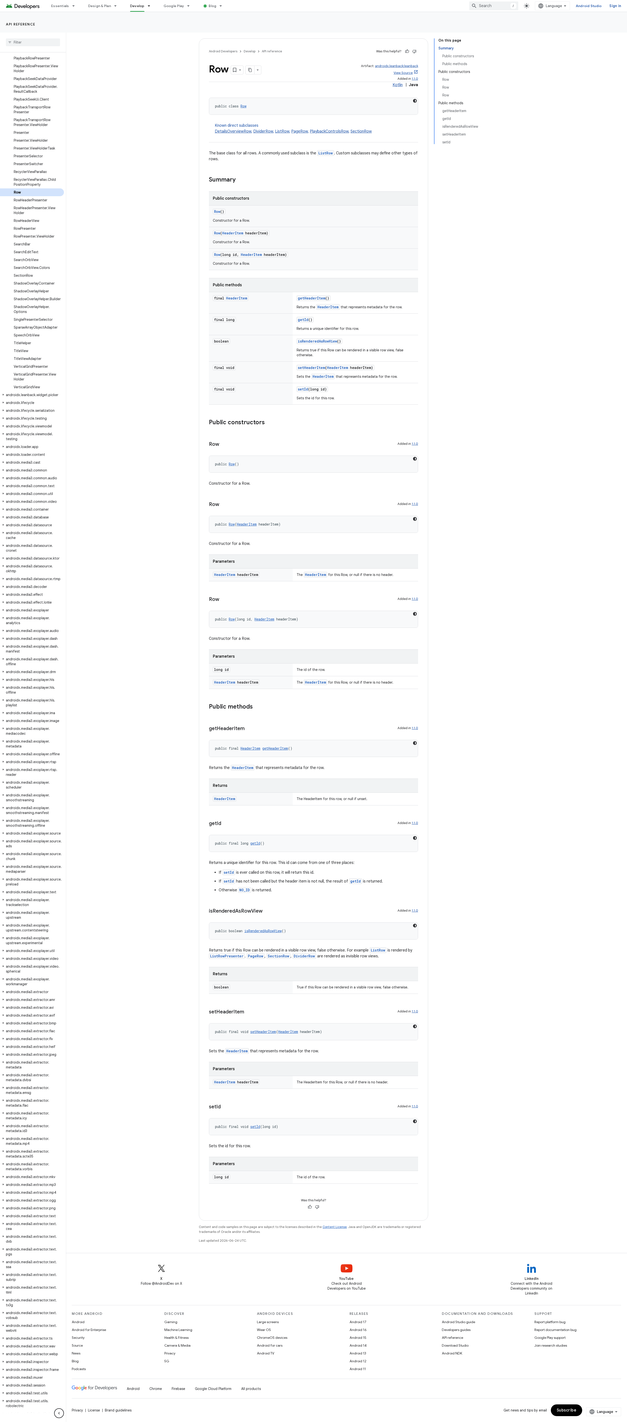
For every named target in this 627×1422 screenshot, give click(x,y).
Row (243, 106)
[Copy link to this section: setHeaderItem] (249, 1012)
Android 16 (358, 1330)
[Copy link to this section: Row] (224, 444)
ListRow (282, 131)
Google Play (174, 6)
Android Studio (589, 6)
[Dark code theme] (415, 101)
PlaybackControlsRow (329, 131)
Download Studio (455, 1345)
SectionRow (361, 131)
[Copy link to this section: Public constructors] (270, 423)
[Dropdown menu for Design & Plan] (117, 6)
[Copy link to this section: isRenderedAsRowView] (267, 911)
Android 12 (358, 1361)
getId (303, 319)
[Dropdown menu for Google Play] (190, 6)
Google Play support (550, 1337)
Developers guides (456, 1330)
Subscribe (567, 1410)
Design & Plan (99, 6)
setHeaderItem (311, 367)
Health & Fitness (176, 1337)
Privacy (169, 1353)
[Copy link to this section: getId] (226, 824)
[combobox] (493, 5)
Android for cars (269, 1345)
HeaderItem (232, 233)
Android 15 (358, 1337)
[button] (32, 395)
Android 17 (358, 1322)
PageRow (299, 131)
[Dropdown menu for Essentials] (75, 6)
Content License (335, 1227)
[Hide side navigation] (59, 1413)
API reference (21, 24)
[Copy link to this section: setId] (225, 1107)
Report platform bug (550, 1322)
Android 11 (358, 1369)
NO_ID (244, 890)
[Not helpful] (414, 51)
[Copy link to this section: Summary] (240, 180)
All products (251, 1389)
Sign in (615, 6)
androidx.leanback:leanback (396, 66)
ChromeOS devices (272, 1337)
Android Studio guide (458, 1322)
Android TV (265, 1353)
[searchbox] (33, 42)
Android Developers (223, 51)
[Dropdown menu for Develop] (151, 6)
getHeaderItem (311, 298)
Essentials (60, 6)
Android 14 (358, 1345)
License (94, 1410)
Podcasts (79, 1369)
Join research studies (550, 1345)
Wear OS (264, 1330)
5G (166, 1361)
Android (78, 1322)
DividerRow (263, 131)
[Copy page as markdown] (250, 70)
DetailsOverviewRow (233, 131)
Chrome (155, 1389)
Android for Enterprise (89, 1330)
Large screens (268, 1322)
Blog (212, 6)
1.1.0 (415, 79)
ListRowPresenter (226, 956)
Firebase (178, 1389)
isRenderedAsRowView (317, 341)
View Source (403, 73)
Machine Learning (178, 1330)
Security (78, 1337)
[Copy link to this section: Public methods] (258, 707)
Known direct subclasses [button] (293, 128)
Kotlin (398, 84)
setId (303, 389)
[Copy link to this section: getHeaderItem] (249, 729)
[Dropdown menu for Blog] (222, 6)
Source (77, 1345)
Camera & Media (177, 1345)
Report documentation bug (555, 1330)
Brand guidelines (118, 1410)
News (76, 1353)
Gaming (170, 1322)
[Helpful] (407, 51)
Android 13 (358, 1353)
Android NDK (452, 1353)
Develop (137, 6)
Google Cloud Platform (213, 1389)
